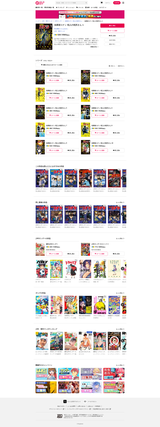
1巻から (113, 66)
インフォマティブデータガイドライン (78, 409)
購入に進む (112, 25)
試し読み (113, 35)
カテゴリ (101, 7)
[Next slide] (122, 178)
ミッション (71, 7)
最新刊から (121, 66)
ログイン (108, 3)
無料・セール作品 (92, 7)
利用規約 (97, 406)
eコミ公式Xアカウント (72, 402)
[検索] (86, 3)
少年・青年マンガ (59, 31)
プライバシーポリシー (56, 409)
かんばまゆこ (64, 28)
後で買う (113, 44)
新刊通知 (113, 40)
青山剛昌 (56, 28)
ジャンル (80, 7)
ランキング (61, 7)
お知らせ (90, 406)
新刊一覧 (40, 7)
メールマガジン (92, 401)
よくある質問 (71, 406)
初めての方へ (61, 406)
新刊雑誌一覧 (50, 7)
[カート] (101, 3)
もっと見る (119, 202)
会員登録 (116, 3)
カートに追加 (113, 30)
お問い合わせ (81, 406)
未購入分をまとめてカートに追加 (52, 65)
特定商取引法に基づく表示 (102, 409)
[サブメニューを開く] (123, 3)
